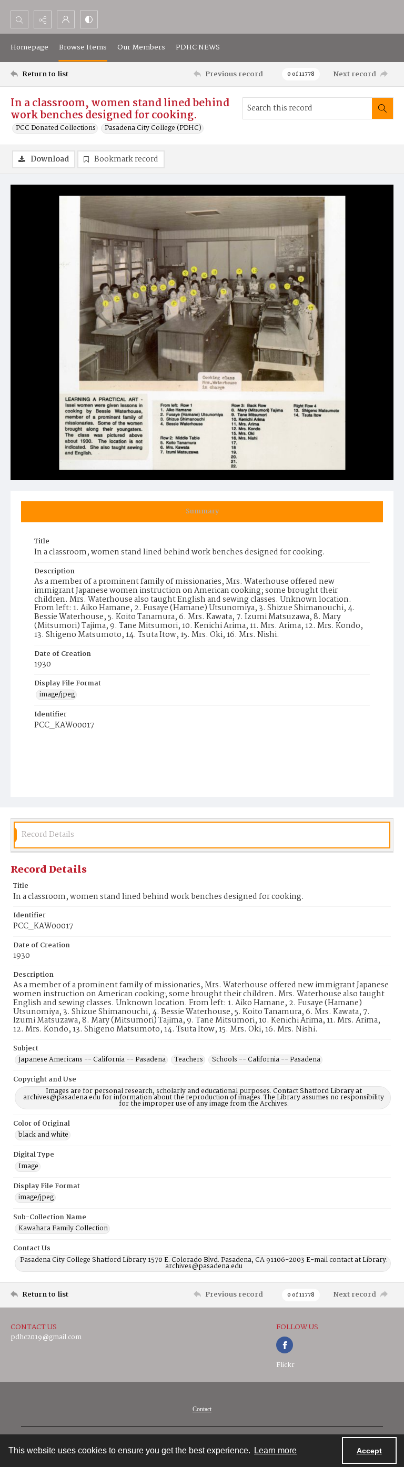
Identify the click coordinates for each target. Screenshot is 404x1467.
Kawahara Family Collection (63, 1228)
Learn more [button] (275, 1450)
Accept (369, 1450)
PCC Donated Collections (56, 128)
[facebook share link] (284, 1345)
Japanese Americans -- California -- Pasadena (92, 1060)
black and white (43, 1135)
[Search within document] (382, 108)
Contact (202, 1409)
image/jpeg (57, 695)
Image (28, 1166)
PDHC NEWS (198, 47)
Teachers (189, 1060)
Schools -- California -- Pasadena (266, 1060)
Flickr (285, 1365)
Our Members (141, 47)
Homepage (29, 47)
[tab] (202, 512)
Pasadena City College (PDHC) (153, 128)
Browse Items (83, 47)
